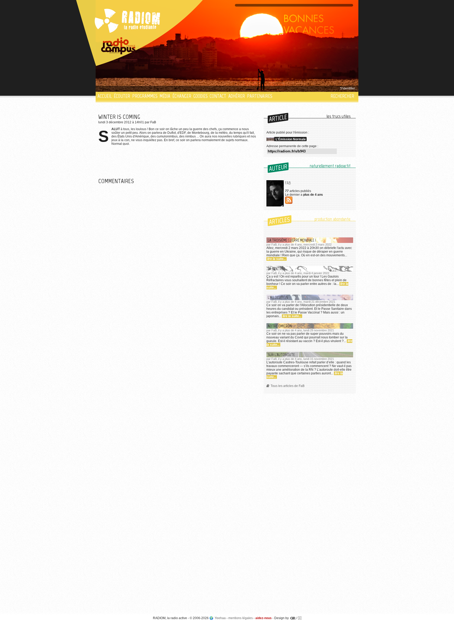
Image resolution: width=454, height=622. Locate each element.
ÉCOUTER (122, 96)
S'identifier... (348, 88)
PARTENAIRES (259, 96)
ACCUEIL (104, 96)
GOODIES (200, 96)
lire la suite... (276, 259)
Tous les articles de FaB (288, 386)
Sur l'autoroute (281, 354)
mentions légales (240, 618)
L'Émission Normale (291, 139)
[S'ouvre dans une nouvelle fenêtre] (118, 45)
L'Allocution (278, 297)
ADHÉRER (236, 96)
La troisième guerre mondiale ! (292, 240)
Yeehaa (220, 618)
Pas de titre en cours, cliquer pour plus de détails (132, 88)
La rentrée (276, 268)
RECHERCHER (342, 96)
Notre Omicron (280, 325)
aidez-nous (263, 618)
